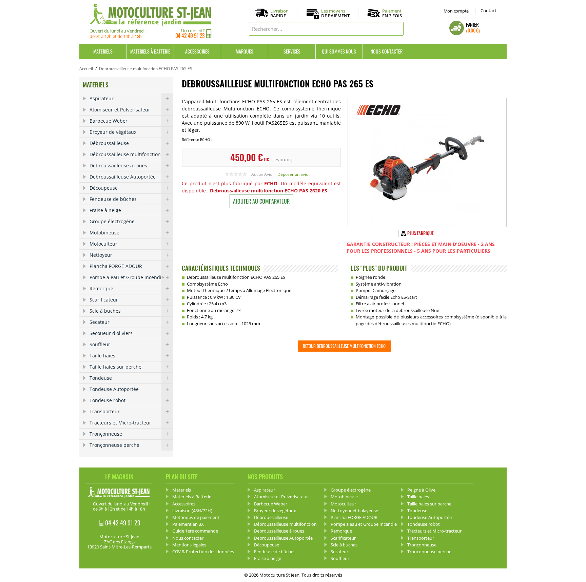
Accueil (86, 68)
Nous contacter (387, 51)
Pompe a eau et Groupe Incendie (127, 277)
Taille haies (102, 355)
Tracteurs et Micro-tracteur (120, 422)
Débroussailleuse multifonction (125, 154)
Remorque (101, 288)
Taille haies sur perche (115, 366)
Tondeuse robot (107, 400)
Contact (488, 10)
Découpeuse (104, 188)
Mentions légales (189, 545)
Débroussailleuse (109, 143)
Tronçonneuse (106, 434)
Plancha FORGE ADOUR (116, 266)
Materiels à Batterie (150, 51)
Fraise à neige (105, 210)
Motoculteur (103, 244)
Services (292, 51)
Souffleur (100, 344)
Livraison (279, 13)
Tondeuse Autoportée (114, 389)
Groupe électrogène (112, 221)
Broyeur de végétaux (113, 132)
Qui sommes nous (339, 51)
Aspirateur (102, 98)
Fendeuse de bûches (113, 199)
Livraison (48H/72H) (192, 510)
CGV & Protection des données (203, 551)
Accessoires (197, 51)
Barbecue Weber (109, 121)
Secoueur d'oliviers (111, 333)
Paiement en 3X (188, 524)
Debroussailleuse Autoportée (123, 176)
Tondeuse (101, 378)
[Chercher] (397, 29)
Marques (244, 51)
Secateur (100, 322)
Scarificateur (104, 299)
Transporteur (105, 411)
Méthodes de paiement (195, 517)
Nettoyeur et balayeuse (354, 510)
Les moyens (335, 13)
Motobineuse (104, 232)
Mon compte (456, 11)
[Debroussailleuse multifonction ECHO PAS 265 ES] (427, 162)
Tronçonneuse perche (114, 445)
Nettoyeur (101, 255)
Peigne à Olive (421, 490)
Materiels (103, 51)
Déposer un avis (292, 174)
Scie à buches (105, 311)
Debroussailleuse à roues (118, 165)
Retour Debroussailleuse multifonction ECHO (344, 345)
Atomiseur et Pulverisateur (120, 109)
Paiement (392, 13)
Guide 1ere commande (195, 531)
